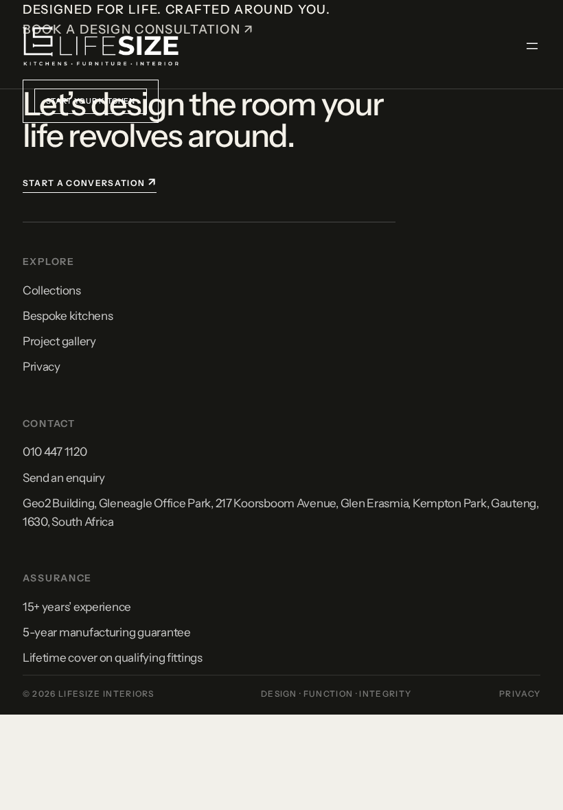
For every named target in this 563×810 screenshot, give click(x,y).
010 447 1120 (55, 452)
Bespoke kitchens (68, 316)
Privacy (41, 366)
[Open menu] (532, 46)
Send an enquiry (64, 478)
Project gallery (59, 341)
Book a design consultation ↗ (138, 29)
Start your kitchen (90, 101)
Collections (52, 290)
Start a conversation (90, 181)
